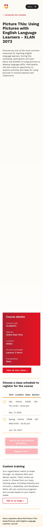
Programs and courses (15, 15)
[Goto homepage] (21, 6)
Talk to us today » (15, 501)
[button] (32, 6)
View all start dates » (17, 370)
